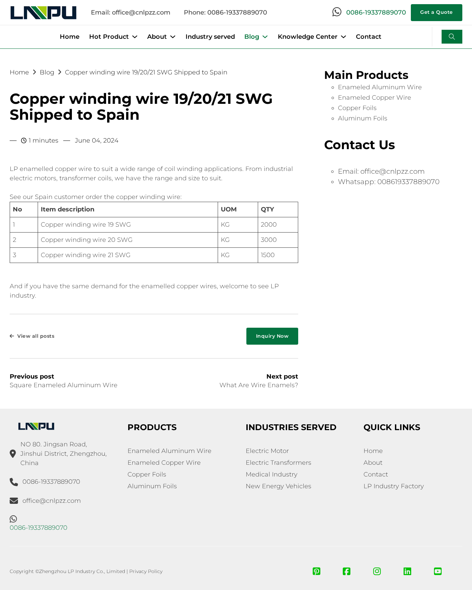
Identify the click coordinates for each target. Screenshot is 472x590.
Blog (251, 36)
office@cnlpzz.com (392, 171)
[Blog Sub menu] (265, 37)
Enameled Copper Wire (374, 97)
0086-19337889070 (376, 12)
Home (69, 36)
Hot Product (109, 36)
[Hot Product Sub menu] (135, 37)
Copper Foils (357, 108)
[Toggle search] (452, 37)
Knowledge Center (308, 36)
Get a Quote (436, 12)
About (157, 36)
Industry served (210, 36)
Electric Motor (267, 451)
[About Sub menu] (173, 37)
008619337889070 (408, 182)
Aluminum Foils (362, 118)
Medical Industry (272, 474)
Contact (368, 36)
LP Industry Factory (394, 486)
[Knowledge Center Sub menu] (343, 37)
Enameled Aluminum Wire (380, 87)
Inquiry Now (272, 336)
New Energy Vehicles (278, 486)
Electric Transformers (278, 462)
